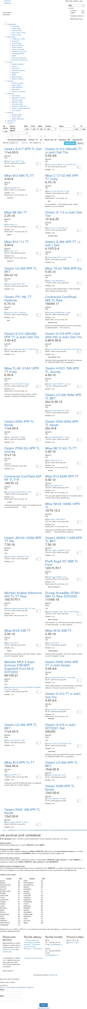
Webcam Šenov (17, 77)
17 (26, 830)
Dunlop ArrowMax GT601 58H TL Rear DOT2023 (62, 594)
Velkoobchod (11, 121)
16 (25, 830)
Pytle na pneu (16, 35)
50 (79, 830)
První (4, 830)
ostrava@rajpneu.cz (51, 955)
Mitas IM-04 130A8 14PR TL (62, 505)
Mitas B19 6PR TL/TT (19, 762)
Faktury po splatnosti (19, 91)
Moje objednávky (17, 87)
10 (15, 830)
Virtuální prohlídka (18, 64)
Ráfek (40, 126)
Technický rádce (17, 100)
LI (74, 126)
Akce (9, 140)
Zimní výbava (16, 110)
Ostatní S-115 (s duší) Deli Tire (63, 214)
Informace (10, 93)
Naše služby (11, 37)
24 (38, 830)
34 (53, 830)
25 (39, 830)
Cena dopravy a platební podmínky (32, 943)
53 (84, 830)
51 (80, 830)
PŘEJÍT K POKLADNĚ (7, 987)
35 (55, 830)
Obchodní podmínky (18, 70)
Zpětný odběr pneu (18, 119)
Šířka (26, 126)
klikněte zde (53, 975)
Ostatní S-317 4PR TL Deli (22, 149)
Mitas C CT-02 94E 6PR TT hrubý (61, 177)
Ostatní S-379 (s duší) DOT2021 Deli (60, 726)
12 (18, 830)
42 (66, 830)
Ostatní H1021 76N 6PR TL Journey (62, 370)
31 (49, 830)
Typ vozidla (4, 127)
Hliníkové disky (17, 30)
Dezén (61, 126)
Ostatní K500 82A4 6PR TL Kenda (61, 423)
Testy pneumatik (17, 104)
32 (50, 830)
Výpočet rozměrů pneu (19, 106)
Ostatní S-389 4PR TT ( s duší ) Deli (62, 243)
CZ (69, 8)
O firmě (9, 62)
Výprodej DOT (78, 140)
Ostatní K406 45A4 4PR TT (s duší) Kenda (61, 663)
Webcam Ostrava (17, 79)
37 (58, 830)
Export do (24, 143)
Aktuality (10, 112)
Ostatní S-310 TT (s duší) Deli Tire (62, 695)
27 (42, 830)
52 (82, 830)
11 (17, 830)
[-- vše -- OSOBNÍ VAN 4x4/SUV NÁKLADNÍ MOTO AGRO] (4, 131)
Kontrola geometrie (18, 53)
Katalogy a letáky (17, 102)
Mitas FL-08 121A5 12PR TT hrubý (21, 370)
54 (85, 830)
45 (71, 830)
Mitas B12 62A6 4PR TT (62, 476)
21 (33, 830)
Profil (33, 126)
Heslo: (2, 996)
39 (61, 830)
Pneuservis (15, 41)
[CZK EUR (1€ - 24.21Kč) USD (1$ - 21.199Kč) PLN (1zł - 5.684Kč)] (76, 5)
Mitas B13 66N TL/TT (19, 175)
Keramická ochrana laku (20, 60)
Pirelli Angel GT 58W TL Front (61, 563)
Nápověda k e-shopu (18, 98)
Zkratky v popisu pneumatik (21, 108)
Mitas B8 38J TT (15, 212)
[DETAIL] (23, 161)
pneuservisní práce (9, 949)
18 (28, 830)
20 (31, 830)
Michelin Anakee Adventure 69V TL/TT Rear (23, 594)
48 (76, 830)
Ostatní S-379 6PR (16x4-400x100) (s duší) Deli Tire (63, 335)
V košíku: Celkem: (77, 12)
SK (71, 8)
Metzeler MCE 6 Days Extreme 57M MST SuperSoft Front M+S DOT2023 (19, 667)
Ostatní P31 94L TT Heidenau (18, 298)
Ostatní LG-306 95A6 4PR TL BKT (63, 396)
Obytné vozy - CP (51, 140)
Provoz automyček (18, 49)
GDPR (14, 74)
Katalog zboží (11, 24)
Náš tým (14, 66)
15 (23, 830)
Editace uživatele (17, 83)
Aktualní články (17, 114)
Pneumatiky (16, 26)
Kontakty (10, 123)
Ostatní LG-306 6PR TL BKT (20, 270)
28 (44, 830)
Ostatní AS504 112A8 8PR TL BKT (63, 539)
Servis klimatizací (18, 45)
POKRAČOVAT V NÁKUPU (25, 987)
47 (74, 830)
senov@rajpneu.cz (56, 944)
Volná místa (16, 68)
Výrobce (48, 126)
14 (22, 830)
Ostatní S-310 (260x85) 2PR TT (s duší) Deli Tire (21, 335)
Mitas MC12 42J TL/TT (61, 448)
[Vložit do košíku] (41, 164)
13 (20, 830)
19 (30, 830)
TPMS (14, 56)
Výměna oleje (16, 43)
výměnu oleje (7, 951)
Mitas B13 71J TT (16, 241)
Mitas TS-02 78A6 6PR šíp (63, 268)
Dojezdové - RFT (65, 140)
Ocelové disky (16, 28)
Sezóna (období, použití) (13, 128)
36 (57, 830)
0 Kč (82, 13)
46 (72, 830)
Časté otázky (16, 96)
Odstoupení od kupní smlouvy (32, 945)
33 (52, 830)
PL (73, 8)
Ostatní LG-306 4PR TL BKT (20, 726)
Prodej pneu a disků (18, 39)
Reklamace (15, 72)
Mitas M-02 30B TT (58, 630)
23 (36, 830)
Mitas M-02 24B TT (17, 630)
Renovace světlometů (19, 58)
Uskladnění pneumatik (19, 51)
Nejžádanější (22, 140)
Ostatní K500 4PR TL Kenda (19, 423)
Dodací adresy (16, 85)
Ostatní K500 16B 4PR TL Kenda (22, 811)
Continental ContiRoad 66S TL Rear (60, 298)
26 (41, 830)
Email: (2, 990)
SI (81, 126)
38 (60, 830)
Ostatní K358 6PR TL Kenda (60, 787)
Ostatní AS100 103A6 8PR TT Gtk (22, 539)
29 (45, 830)
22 (34, 830)
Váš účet (10, 81)
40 (63, 830)
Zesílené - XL (34, 140)
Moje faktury (16, 89)
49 (77, 830)
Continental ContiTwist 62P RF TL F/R (23, 478)
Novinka (14, 140)
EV (42, 140)
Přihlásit (43, 1005)
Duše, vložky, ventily (18, 32)
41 (64, 830)
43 (68, 830)
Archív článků (16, 117)
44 (69, 830)
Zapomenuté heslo (43, 1008)
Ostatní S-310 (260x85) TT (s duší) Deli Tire (63, 150)
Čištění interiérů (17, 47)
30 (47, 830)
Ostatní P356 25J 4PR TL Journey (22, 450)
